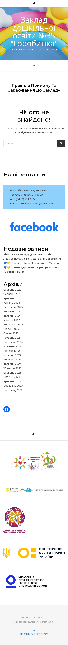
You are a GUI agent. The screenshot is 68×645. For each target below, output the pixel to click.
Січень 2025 (11, 333)
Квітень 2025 (11, 320)
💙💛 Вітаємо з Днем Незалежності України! (31, 263)
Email (51, 621)
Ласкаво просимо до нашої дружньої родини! (32, 258)
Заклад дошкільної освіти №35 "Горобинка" (34, 31)
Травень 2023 (12, 381)
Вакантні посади (13, 271)
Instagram (41, 621)
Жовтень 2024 (12, 346)
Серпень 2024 (12, 355)
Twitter (31, 621)
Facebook (21, 621)
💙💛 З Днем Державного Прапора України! (31, 267)
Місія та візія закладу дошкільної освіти (28, 254)
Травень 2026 (12, 298)
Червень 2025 (12, 311)
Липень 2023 (11, 377)
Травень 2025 (12, 315)
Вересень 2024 (13, 350)
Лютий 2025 (11, 329)
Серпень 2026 (12, 289)
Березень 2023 (13, 385)
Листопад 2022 (13, 390)
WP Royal (42, 617)
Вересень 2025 (13, 307)
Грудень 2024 (12, 337)
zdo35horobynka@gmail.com (35, 203)
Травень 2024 (12, 363)
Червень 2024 (12, 359)
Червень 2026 (12, 294)
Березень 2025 (13, 324)
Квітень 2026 (11, 302)
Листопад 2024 (13, 342)
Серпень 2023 (12, 372)
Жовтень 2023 (12, 368)
